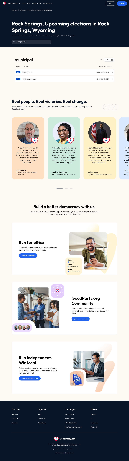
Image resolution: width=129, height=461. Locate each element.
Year (101, 60)
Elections (14, 10)
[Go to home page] (4, 3)
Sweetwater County (35, 10)
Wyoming (23, 10)
